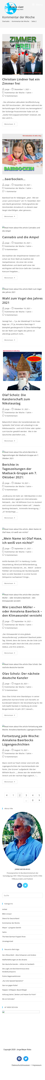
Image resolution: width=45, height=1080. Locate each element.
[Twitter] (25, 885)
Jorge (7, 89)
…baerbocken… (13, 179)
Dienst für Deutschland (10, 918)
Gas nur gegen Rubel (10, 985)
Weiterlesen (10, 123)
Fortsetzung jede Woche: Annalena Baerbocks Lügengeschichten (21, 740)
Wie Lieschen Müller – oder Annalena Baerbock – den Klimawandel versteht (22, 611)
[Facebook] (19, 885)
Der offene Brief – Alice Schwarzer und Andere (19, 955)
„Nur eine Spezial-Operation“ (13, 981)
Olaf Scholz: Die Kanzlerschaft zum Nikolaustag (16, 399)
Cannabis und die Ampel (20, 237)
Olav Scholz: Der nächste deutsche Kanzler (21, 675)
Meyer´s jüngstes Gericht (11, 927)
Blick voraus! (7, 914)
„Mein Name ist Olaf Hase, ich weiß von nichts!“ (22, 540)
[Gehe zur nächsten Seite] (39, 800)
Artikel (4, 909)
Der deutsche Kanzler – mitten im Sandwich (18, 964)
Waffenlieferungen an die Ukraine (14, 960)
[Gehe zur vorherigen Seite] (6, 795)
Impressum (37, 1065)
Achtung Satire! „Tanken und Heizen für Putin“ (19, 994)
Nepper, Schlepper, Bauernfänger (14, 990)
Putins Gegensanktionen (11, 976)
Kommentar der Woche (14, 92)
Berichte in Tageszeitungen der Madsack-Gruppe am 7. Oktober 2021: (19, 470)
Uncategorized (7, 941)
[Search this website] (22, 895)
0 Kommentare (11, 96)
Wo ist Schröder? (8, 999)
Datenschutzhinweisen (21, 1065)
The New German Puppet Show (14, 936)
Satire (28, 92)
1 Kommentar (10, 191)
